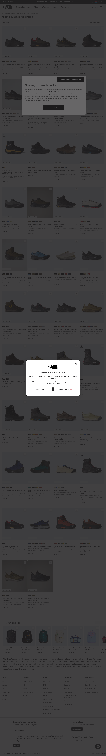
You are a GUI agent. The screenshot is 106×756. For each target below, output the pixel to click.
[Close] (76, 364)
